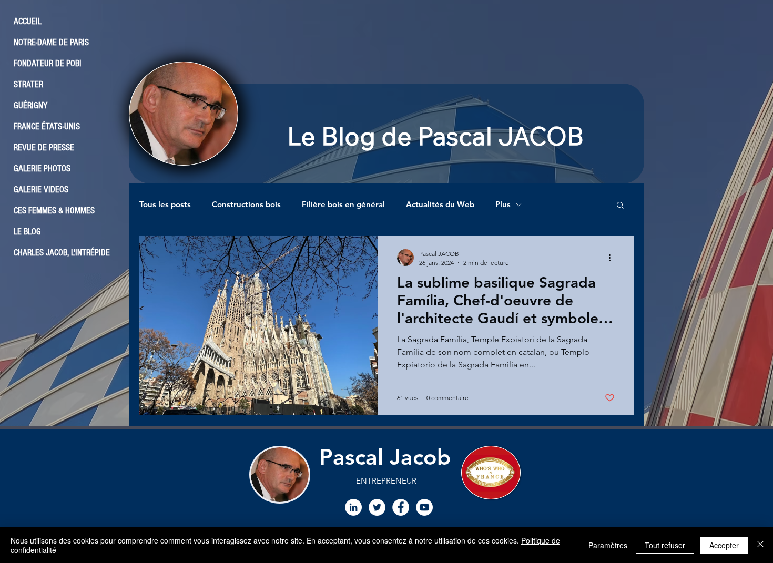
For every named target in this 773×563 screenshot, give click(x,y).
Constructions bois (246, 204)
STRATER (28, 84)
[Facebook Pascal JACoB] (400, 507)
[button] (620, 205)
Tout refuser (665, 545)
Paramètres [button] (607, 545)
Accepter (724, 545)
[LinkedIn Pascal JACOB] (353, 507)
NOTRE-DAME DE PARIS (51, 42)
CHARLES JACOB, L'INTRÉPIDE (62, 253)
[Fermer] (760, 545)
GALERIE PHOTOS (42, 168)
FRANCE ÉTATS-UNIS (47, 126)
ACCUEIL (28, 21)
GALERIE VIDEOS (41, 190)
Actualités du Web (440, 204)
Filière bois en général (343, 204)
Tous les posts (165, 204)
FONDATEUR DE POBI (48, 63)
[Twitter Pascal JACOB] (377, 507)
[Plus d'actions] (613, 257)
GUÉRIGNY (30, 105)
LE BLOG (27, 232)
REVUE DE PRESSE (44, 147)
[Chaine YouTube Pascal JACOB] (424, 507)
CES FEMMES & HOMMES (54, 211)
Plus (503, 204)
